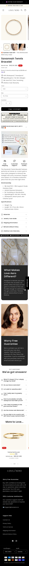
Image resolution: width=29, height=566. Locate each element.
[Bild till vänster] (1, 47)
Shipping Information (9, 530)
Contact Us (6, 520)
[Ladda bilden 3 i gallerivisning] (22, 47)
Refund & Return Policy (10, 534)
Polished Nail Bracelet (14, 452)
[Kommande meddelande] (26, 2)
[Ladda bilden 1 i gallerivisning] (7, 47)
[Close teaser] (25, 290)
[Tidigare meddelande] (2, 2)
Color (2, 86)
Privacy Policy (7, 523)
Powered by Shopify (20, 562)
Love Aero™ (11, 562)
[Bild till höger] (27, 47)
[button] (3, 10)
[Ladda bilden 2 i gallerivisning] (14, 47)
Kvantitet (3, 100)
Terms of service (8, 527)
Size (2, 93)
